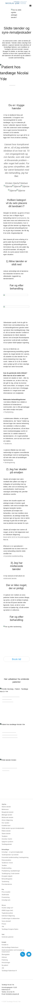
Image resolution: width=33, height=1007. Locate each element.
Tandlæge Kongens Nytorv (10, 929)
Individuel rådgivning (8, 916)
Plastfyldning (8, 412)
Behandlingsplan (7, 879)
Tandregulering (9, 462)
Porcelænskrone (7, 884)
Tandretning (5, 881)
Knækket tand (6, 825)
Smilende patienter (7, 937)
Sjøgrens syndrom (7, 841)
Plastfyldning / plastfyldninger (11, 871)
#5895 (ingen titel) (7, 910)
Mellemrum (5, 809)
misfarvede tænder (10, 578)
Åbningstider (6, 954)
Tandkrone (8, 443)
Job (3, 926)
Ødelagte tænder (7, 815)
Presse (4, 924)
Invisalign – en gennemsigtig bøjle (12, 852)
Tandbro (4, 865)
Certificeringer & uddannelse (11, 918)
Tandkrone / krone (7, 862)
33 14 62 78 (10, 992)
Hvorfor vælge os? (7, 907)
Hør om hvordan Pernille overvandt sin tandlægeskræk (10, 698)
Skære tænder (6, 833)
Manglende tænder (7, 812)
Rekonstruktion (6, 860)
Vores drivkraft (6, 921)
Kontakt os (5, 944)
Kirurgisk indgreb (7, 876)
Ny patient (5, 965)
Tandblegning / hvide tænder (10, 873)
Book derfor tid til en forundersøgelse (16, 537)
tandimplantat (21, 218)
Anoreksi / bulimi (7, 839)
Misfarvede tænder (7, 817)
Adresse (4, 957)
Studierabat (5, 894)
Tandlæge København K (9, 970)
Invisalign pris (6, 900)
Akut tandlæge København (10, 947)
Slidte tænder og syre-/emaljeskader (13, 828)
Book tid (16, 659)
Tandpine (4, 836)
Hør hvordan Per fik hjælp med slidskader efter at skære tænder (10, 734)
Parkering (5, 960)
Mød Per (12, 84)
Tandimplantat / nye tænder (10, 854)
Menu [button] (30, 6)
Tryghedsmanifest (7, 913)
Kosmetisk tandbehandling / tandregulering (15, 857)
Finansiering (6, 897)
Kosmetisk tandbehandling (13, 556)
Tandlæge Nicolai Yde (17, 2)
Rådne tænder (6, 831)
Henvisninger (6, 962)
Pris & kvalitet (6, 892)
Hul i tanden (5, 823)
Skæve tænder (6, 806)
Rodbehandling (6, 868)
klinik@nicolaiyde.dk (12, 994)
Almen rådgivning (7, 820)
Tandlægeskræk (7, 844)
